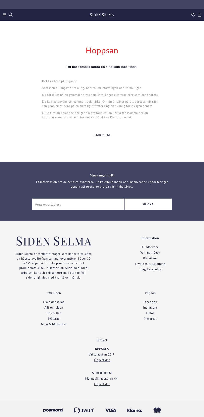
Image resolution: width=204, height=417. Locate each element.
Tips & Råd (54, 313)
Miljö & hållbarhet (54, 324)
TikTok (150, 313)
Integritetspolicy (150, 269)
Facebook (150, 302)
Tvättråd (54, 319)
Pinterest (150, 319)
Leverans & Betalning (150, 264)
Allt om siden (53, 307)
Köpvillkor (150, 258)
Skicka (148, 204)
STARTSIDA (102, 135)
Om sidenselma (54, 302)
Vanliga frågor (150, 252)
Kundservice (150, 247)
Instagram (150, 307)
